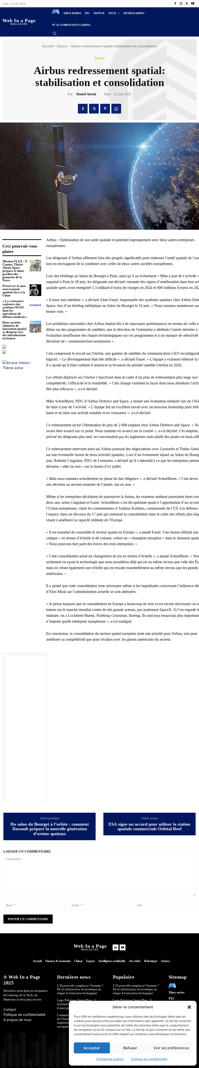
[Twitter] (187, 4)
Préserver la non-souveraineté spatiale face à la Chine (14, 290)
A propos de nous (17, 1020)
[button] (189, 1007)
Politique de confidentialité (149, 1059)
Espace (62, 46)
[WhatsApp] (116, 109)
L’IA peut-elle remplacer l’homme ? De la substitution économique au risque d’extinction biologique (80, 989)
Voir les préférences (171, 1048)
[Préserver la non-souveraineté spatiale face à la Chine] (35, 290)
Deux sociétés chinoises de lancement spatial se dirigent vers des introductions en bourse (14, 330)
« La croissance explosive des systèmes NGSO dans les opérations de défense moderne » (15, 309)
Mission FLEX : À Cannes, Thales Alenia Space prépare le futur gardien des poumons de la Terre (14, 270)
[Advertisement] (25, 729)
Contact (9, 1009)
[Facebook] (175, 4)
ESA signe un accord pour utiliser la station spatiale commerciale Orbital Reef (149, 826)
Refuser (130, 1048)
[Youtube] (193, 4)
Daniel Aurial (86, 94)
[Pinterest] (105, 109)
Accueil (48, 46)
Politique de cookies (110, 1059)
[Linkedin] (115, 947)
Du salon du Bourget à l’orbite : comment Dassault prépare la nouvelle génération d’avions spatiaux (49, 829)
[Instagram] (181, 4)
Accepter (91, 1048)
